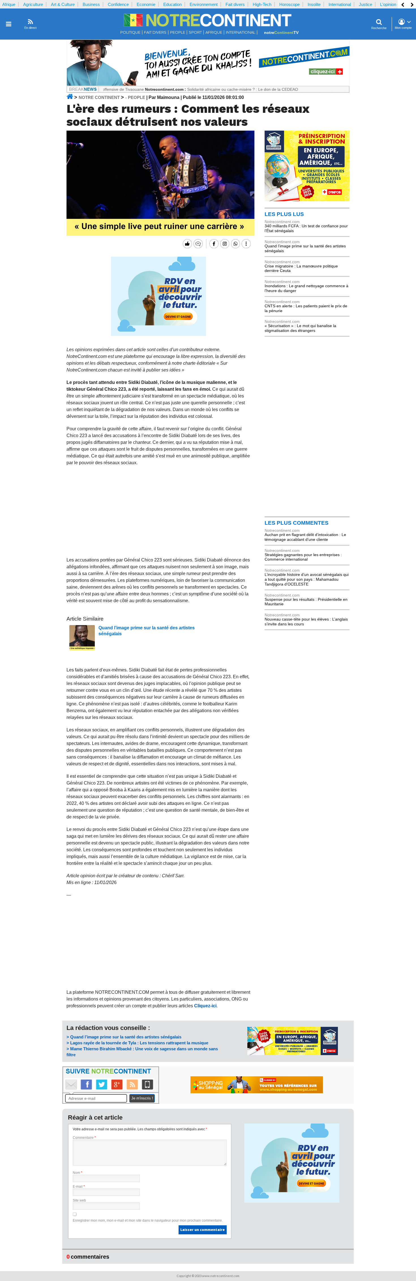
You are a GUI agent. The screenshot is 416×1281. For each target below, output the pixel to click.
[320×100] (292, 1053)
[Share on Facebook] (213, 243)
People (177, 32)
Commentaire (84, 1138)
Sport (195, 32)
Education (172, 4)
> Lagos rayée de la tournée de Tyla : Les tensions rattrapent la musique (137, 1042)
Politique (130, 32)
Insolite (314, 4)
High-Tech (262, 4)
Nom (77, 1173)
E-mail (79, 1187)
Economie (146, 4)
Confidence (118, 4)
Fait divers (235, 4)
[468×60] (256, 1092)
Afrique (8, 4)
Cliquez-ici (205, 1005)
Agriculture (33, 4)
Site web (79, 1200)
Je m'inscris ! (142, 1098)
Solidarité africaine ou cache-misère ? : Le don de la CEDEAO (211, 89)
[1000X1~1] (208, 84)
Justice (365, 4)
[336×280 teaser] (158, 334)
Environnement (204, 4)
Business (91, 4)
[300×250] (307, 200)
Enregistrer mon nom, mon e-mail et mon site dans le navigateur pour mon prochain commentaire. (148, 1220)
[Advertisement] (159, 511)
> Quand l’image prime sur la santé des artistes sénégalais (124, 1036)
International (340, 4)
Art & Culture (63, 4)
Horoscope (289, 4)
